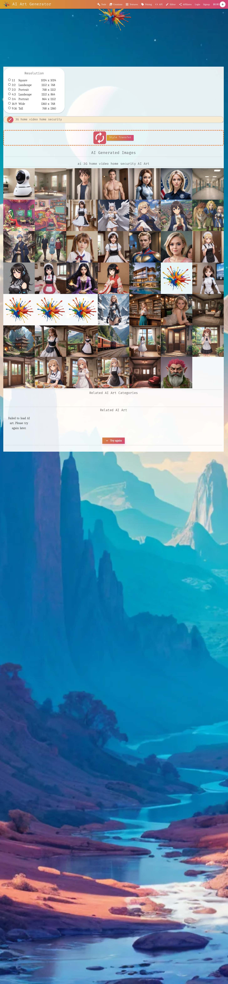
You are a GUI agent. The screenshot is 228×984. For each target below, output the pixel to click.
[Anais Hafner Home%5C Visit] (82, 309)
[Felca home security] (145, 184)
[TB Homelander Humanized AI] (145, 247)
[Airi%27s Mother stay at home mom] (19, 309)
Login (197, 4)
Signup (206, 4)
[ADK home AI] (208, 278)
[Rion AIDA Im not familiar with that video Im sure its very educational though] (82, 247)
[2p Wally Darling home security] (82, 184)
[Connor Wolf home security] (113, 184)
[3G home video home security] (19, 184)
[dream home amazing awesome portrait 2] (145, 278)
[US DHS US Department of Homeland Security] (176, 184)
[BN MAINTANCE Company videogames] (113, 309)
